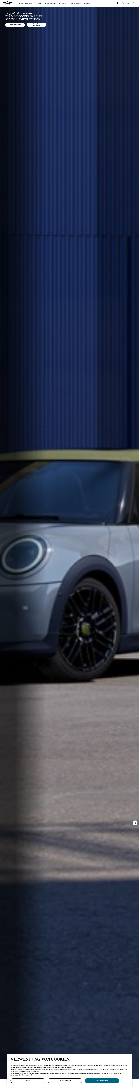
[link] (117, 3)
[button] (122, 3)
